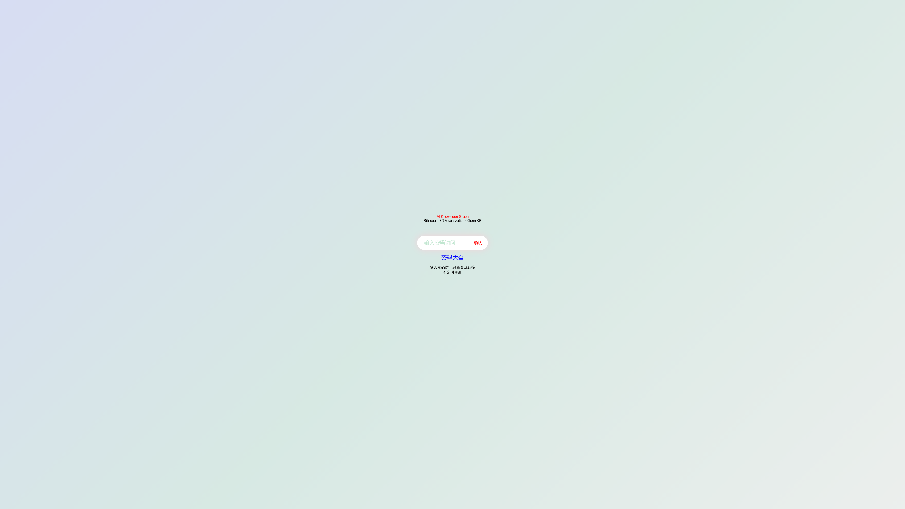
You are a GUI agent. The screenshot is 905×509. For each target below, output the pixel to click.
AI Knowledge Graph (453, 216)
